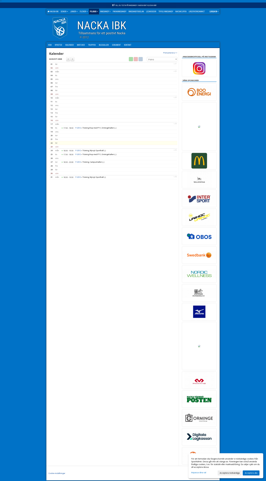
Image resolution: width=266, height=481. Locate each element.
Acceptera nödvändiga (230, 473)
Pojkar (93, 11)
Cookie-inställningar (56, 473)
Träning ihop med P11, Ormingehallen (98, 128)
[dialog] (225, 465)
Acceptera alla (251, 473)
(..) (115, 128)
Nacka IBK (53, 11)
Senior (63, 11)
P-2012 (78, 128)
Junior (73, 11)
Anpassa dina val (198, 472)
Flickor (83, 11)
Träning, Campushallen (92, 162)
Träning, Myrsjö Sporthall (93, 150)
